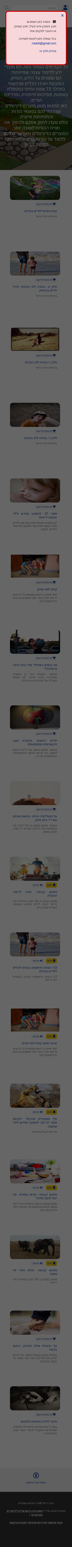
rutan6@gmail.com (44, 43)
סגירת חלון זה (47, 51)
